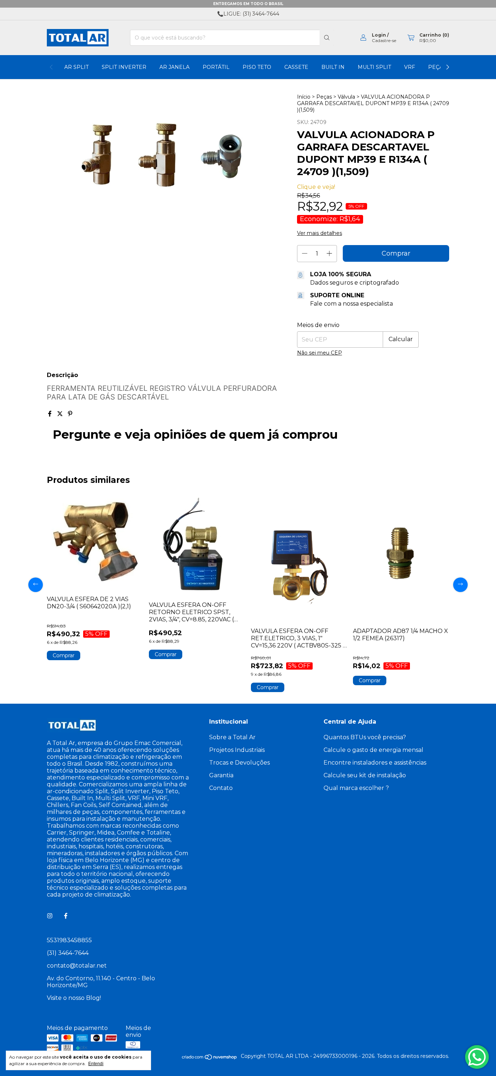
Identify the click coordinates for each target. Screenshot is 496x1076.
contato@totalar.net (77, 965)
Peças (324, 97)
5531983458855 (69, 940)
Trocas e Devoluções (239, 762)
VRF (409, 67)
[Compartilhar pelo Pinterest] (70, 413)
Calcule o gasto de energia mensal (373, 749)
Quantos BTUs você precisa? (365, 737)
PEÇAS (437, 67)
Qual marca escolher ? (356, 788)
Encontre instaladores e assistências (375, 762)
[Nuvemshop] (210, 1058)
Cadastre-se (384, 40)
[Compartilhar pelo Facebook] (50, 413)
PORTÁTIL (216, 67)
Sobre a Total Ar (232, 737)
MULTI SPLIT (374, 67)
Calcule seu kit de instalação (365, 775)
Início (303, 97)
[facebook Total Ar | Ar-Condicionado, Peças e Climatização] (66, 915)
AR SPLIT (76, 67)
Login (379, 35)
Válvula (347, 97)
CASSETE (296, 67)
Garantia (221, 775)
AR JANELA (174, 67)
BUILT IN (333, 67)
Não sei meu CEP (319, 352)
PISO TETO (257, 67)
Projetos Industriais (237, 749)
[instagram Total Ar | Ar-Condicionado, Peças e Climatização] (50, 915)
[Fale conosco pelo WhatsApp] (477, 1057)
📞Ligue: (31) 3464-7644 (248, 14)
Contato (221, 788)
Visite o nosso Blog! (74, 997)
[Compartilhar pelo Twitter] (60, 413)
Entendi (95, 1063)
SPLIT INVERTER (124, 67)
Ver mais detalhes (319, 233)
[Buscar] (327, 38)
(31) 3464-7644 (68, 952)
